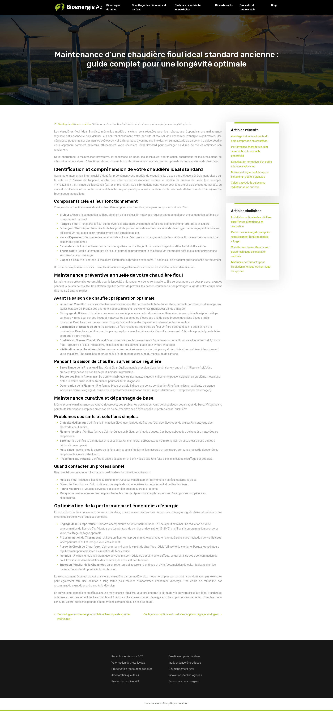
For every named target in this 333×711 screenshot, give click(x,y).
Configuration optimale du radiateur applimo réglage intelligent (181, 614)
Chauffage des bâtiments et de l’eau (149, 7)
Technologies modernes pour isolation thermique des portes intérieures (94, 617)
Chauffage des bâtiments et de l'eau (74, 124)
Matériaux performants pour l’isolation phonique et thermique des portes (250, 267)
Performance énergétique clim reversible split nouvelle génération (249, 151)
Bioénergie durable (113, 7)
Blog (274, 5)
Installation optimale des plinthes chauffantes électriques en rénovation (251, 222)
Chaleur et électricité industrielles (187, 7)
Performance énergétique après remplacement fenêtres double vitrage (250, 237)
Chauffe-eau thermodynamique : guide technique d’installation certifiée (250, 252)
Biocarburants (224, 5)
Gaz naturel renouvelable (247, 7)
